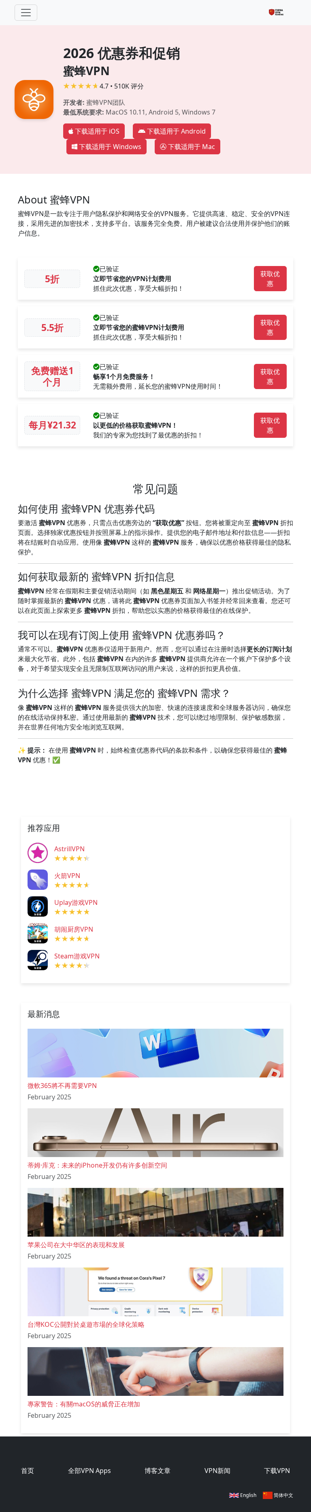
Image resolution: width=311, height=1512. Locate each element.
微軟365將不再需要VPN (62, 1085)
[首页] (279, 12)
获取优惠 (270, 278)
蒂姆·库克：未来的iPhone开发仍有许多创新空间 (97, 1165)
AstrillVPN (69, 848)
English (247, 1495)
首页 (27, 1470)
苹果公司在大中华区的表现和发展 (76, 1244)
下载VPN (277, 1470)
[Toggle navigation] (26, 12)
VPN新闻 (217, 1470)
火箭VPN (67, 875)
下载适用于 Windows (110, 146)
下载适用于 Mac (191, 146)
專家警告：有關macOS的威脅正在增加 (84, 1404)
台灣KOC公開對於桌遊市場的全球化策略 (86, 1324)
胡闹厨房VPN (73, 929)
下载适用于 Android (176, 131)
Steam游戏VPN (77, 956)
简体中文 (283, 1495)
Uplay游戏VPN (76, 902)
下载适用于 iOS (97, 131)
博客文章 (157, 1470)
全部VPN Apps (89, 1470)
